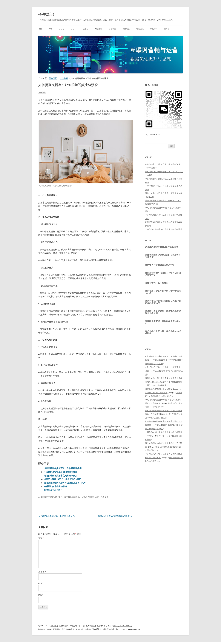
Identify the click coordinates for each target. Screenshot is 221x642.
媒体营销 (72, 497)
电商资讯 (140, 29)
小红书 (73, 29)
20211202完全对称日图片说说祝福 (161, 247)
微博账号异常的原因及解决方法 (160, 265)
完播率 (91, 497)
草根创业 (112, 29)
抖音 (50, 29)
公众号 (61, 29)
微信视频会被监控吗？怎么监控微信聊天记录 (163, 292)
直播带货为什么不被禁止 (156, 283)
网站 (40, 595)
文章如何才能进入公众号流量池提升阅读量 (163, 229)
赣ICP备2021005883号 (122, 626)
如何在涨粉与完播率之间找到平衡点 (60, 475)
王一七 (109, 497)
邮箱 (40, 583)
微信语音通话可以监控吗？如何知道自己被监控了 (163, 274)
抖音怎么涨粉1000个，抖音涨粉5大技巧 (62, 479)
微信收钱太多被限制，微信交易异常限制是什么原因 (163, 312)
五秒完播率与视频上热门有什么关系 (56, 516)
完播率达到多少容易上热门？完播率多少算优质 (163, 256)
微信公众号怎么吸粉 (53, 490)
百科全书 (167, 29)
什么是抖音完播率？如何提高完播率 (60, 472)
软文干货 (153, 29)
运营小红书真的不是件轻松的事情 (115, 516)
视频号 (85, 29)
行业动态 (126, 29)
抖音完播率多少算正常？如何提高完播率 (63, 468)
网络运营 (98, 29)
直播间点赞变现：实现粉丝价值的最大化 (163, 322)
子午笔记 (46, 14)
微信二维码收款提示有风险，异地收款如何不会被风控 (163, 302)
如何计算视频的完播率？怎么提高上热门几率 (65, 483)
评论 (41, 538)
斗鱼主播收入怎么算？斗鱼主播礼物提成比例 (163, 332)
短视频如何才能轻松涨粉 (55, 486)
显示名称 (42, 571)
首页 (40, 29)
